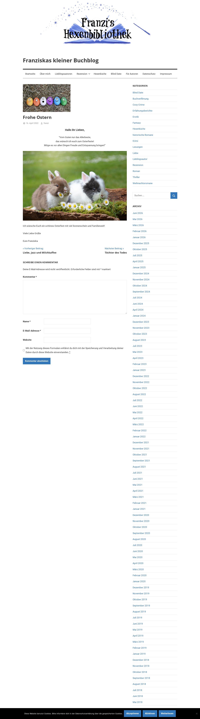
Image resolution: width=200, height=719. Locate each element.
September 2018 (141, 678)
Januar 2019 (139, 653)
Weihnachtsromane (143, 183)
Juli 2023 (137, 346)
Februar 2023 (140, 364)
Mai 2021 (137, 484)
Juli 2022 (137, 400)
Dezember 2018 (141, 660)
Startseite (30, 73)
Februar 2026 (140, 231)
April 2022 (138, 418)
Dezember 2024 (141, 273)
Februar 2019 (140, 647)
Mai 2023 (137, 352)
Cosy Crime (138, 104)
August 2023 (139, 340)
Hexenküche (100, 73)
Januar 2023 (139, 370)
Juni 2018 (138, 696)
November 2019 (141, 593)
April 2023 (138, 358)
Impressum (166, 73)
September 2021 (141, 460)
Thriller (136, 177)
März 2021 (138, 497)
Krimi (135, 141)
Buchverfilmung (141, 98)
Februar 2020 (140, 575)
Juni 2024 (138, 303)
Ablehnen (150, 713)
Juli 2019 (137, 617)
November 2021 (141, 448)
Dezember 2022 (141, 376)
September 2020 (141, 533)
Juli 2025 (137, 255)
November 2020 (141, 521)
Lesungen (138, 147)
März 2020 (138, 569)
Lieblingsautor (140, 159)
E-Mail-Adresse (32, 330)
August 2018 (139, 684)
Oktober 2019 (140, 599)
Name (27, 321)
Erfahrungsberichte (142, 110)
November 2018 (141, 666)
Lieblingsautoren (63, 73)
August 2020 (139, 539)
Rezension (82, 73)
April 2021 (138, 490)
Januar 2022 (139, 436)
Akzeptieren (132, 713)
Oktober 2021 (140, 454)
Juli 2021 (137, 472)
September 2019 (141, 605)
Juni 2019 (138, 623)
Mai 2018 (137, 702)
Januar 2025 (139, 267)
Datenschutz (149, 73)
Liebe (135, 153)
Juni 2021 (138, 478)
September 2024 (141, 291)
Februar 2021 (140, 503)
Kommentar (30, 276)
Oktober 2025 (140, 249)
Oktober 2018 (140, 672)
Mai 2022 (137, 412)
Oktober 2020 (140, 527)
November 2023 (141, 327)
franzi (46, 123)
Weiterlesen (167, 713)
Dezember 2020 (141, 515)
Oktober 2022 (140, 388)
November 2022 (141, 382)
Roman (136, 171)
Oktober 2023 (140, 333)
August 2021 (139, 466)
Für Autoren (132, 73)
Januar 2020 (139, 581)
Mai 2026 (137, 219)
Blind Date (116, 73)
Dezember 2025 (141, 243)
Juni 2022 (138, 406)
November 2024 (141, 279)
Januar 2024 (139, 315)
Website (27, 339)
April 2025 (138, 261)
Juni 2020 (138, 551)
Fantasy (137, 122)
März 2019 (138, 641)
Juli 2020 (137, 545)
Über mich (45, 73)
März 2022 (138, 424)
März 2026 (138, 225)
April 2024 (138, 309)
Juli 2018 (137, 690)
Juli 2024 (137, 297)
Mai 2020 (137, 557)
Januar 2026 (139, 237)
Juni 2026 (138, 213)
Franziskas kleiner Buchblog (61, 60)
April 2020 (138, 563)
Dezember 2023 (141, 321)
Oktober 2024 (140, 285)
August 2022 (139, 394)
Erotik (136, 116)
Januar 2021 (139, 509)
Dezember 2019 (141, 587)
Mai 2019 (137, 629)
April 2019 (138, 635)
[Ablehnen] (196, 713)
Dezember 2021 (141, 442)
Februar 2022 (140, 430)
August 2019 (139, 611)
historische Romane (143, 135)
